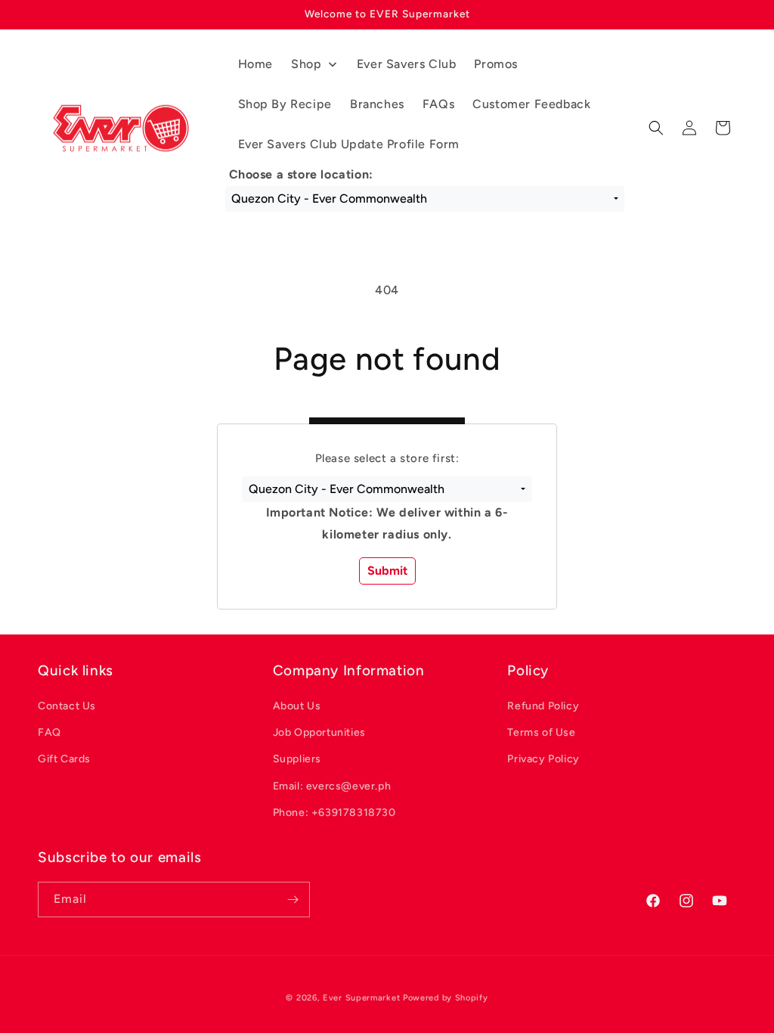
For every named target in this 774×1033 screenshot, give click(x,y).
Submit (387, 570)
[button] (386, 489)
